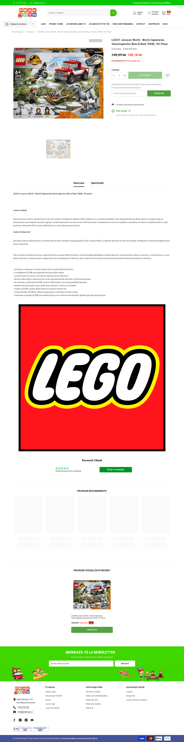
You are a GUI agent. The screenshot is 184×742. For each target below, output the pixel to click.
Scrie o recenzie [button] (115, 469)
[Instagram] (20, 720)
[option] (58, 83)
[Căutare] (81, 12)
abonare (125, 663)
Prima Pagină (17, 32)
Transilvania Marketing (51, 738)
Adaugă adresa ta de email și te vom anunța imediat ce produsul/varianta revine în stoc (136, 86)
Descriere (79, 183)
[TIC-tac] (26, 720)
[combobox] (78, 12)
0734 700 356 (21, 3)
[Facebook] (14, 720)
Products (30, 32)
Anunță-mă (159, 93)
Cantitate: (116, 70)
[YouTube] (32, 720)
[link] (28, 538)
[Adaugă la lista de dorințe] (167, 75)
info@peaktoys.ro (39, 3)
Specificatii (97, 183)
